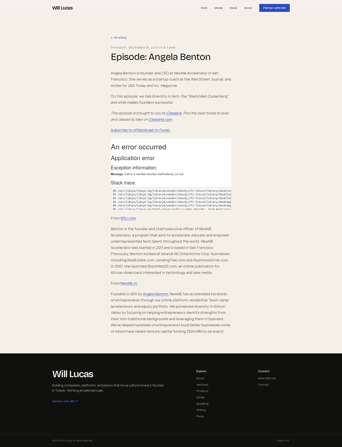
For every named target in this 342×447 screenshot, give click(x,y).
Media (219, 8)
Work (204, 8)
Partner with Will (274, 8)
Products (202, 391)
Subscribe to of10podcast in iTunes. (141, 130)
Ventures (202, 384)
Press (200, 416)
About (248, 8)
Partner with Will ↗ (65, 401)
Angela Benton (155, 293)
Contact (263, 384)
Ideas (233, 8)
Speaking (202, 403)
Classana (173, 113)
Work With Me (267, 378)
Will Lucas (62, 8)
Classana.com (160, 119)
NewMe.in (128, 283)
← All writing (118, 37)
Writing (201, 410)
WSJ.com (128, 218)
